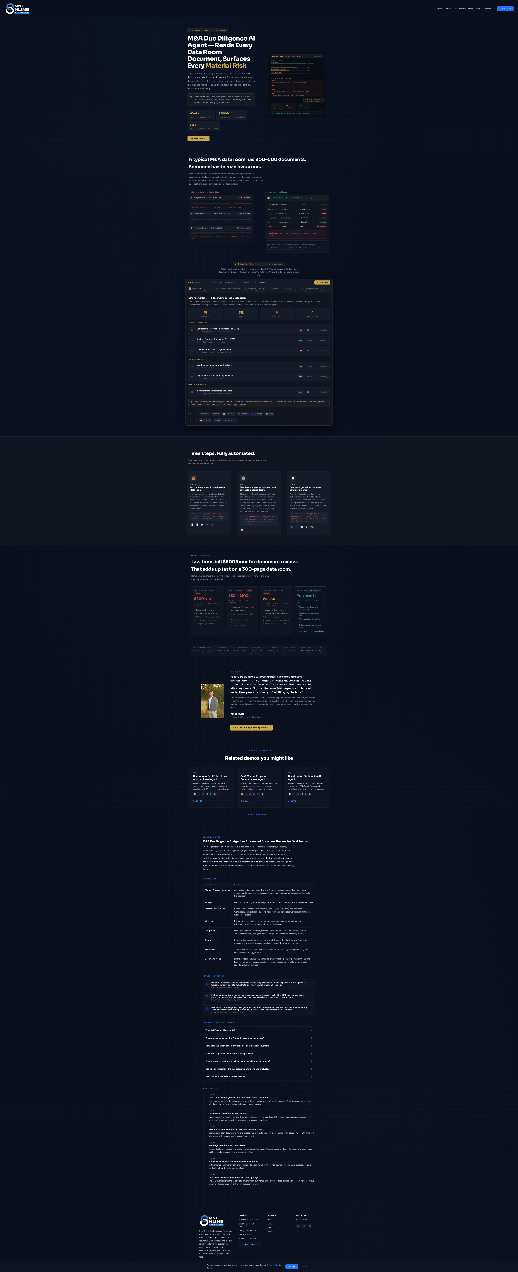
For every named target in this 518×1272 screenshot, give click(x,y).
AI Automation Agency (248, 1220)
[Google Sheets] (215, 794)
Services (487, 9)
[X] (304, 1226)
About (448, 9)
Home (439, 9)
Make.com (231, 420)
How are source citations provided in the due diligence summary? (237, 1061)
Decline (305, 1266)
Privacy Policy (273, 1265)
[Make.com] (202, 794)
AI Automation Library (464, 9)
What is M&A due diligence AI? (220, 1030)
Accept (292, 1266)
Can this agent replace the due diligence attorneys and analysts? (237, 1069)
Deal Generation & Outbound (246, 1225)
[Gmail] (206, 794)
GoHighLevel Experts (247, 1230)
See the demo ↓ (198, 138)
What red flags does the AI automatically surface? (230, 1053)
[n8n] (198, 794)
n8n (218, 420)
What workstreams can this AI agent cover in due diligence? (234, 1038)
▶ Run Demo (322, 282)
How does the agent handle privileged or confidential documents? (237, 1046)
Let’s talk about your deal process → (251, 727)
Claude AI (206, 420)
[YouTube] (310, 1226)
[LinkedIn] (298, 1226)
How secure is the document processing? (225, 1077)
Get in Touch (505, 9)
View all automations (259, 814)
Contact (270, 1232)
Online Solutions (246, 1234)
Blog (478, 9)
